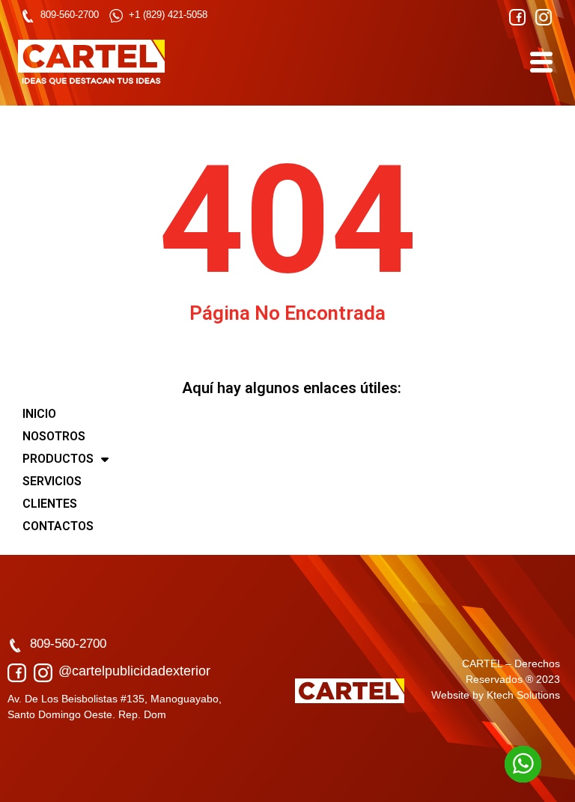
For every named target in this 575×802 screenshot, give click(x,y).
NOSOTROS (53, 436)
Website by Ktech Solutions (495, 695)
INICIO (39, 414)
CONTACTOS (58, 526)
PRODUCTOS (58, 459)
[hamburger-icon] (540, 62)
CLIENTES (49, 503)
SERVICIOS (52, 481)
